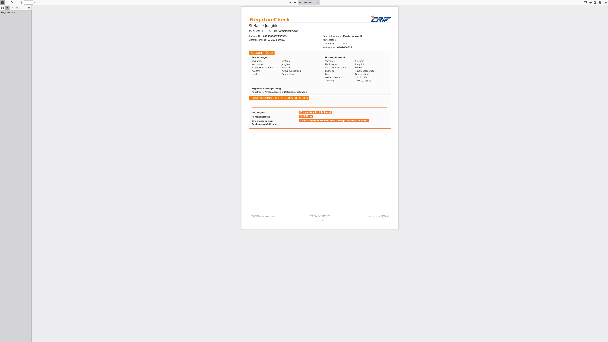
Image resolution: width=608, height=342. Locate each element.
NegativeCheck (8, 12)
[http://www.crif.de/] (384, 207)
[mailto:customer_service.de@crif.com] (378, 209)
